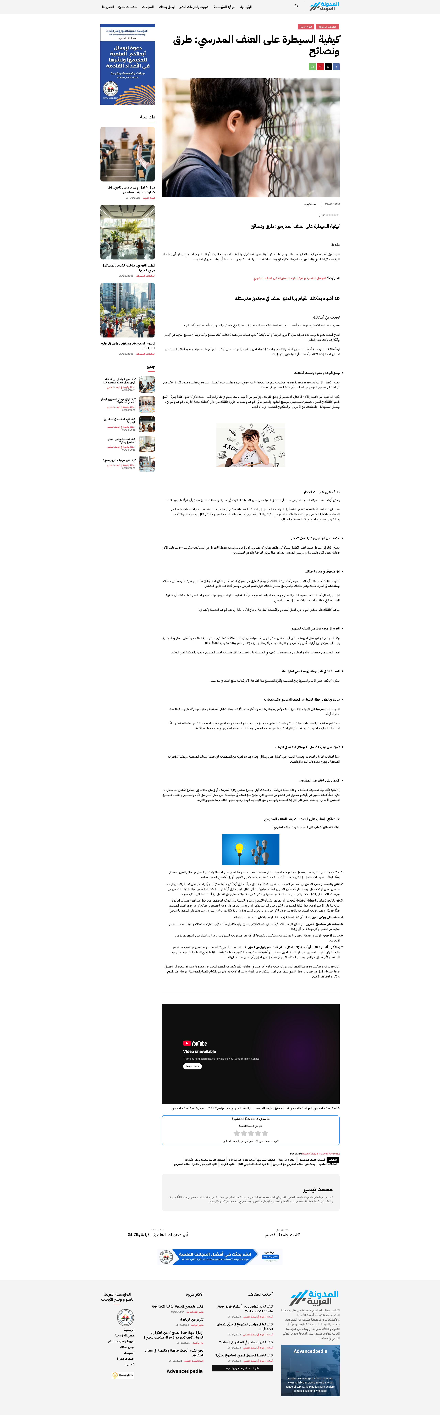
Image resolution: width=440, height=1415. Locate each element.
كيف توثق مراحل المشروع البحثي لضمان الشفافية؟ (118, 400)
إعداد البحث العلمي (194, 1360)
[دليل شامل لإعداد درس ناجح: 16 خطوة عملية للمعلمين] (127, 154)
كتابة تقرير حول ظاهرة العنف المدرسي (195, 1164)
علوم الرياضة (197, 1325)
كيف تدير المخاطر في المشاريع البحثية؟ (119, 420)
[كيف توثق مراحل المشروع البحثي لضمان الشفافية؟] (147, 404)
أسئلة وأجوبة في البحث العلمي (121, 387)
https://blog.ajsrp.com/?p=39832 (321, 1154)
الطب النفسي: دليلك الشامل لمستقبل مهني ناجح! (128, 268)
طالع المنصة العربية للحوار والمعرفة (242, 1368)
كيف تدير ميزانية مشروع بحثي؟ (119, 460)
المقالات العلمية (328, 1164)
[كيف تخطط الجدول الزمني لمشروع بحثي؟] (147, 444)
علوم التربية (149, 198)
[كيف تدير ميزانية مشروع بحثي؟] (147, 464)
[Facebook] (336, 66)
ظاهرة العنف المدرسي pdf (253, 1164)
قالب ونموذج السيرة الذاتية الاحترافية (178, 1306)
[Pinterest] (320, 66)
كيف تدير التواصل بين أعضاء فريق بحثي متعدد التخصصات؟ (118, 381)
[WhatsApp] (312, 66)
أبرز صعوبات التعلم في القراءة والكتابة (158, 1234)
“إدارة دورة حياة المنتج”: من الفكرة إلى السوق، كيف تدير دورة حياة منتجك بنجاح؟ (174, 1335)
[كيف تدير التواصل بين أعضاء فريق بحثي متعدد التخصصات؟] (147, 384)
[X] (328, 66)
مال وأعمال (198, 1343)
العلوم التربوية (287, 1160)
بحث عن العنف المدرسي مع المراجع (294, 1164)
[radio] (265, 1134)
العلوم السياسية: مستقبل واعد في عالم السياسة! (128, 346)
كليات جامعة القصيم (282, 1234)
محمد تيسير (310, 204)
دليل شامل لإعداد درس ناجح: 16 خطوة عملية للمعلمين (131, 190)
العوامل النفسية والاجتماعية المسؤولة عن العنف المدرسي (289, 278)
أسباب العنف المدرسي (312, 1160)
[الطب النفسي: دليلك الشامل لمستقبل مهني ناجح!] (127, 232)
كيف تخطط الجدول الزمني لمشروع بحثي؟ (121, 440)
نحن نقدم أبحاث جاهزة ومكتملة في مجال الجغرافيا (174, 1353)
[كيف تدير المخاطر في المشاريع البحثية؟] (147, 424)
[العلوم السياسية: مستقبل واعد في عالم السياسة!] (127, 310)
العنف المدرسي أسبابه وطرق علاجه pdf (252, 1160)
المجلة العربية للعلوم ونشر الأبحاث (205, 1160)
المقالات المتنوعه (145, 276)
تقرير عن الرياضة (192, 1319)
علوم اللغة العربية (195, 1312)
